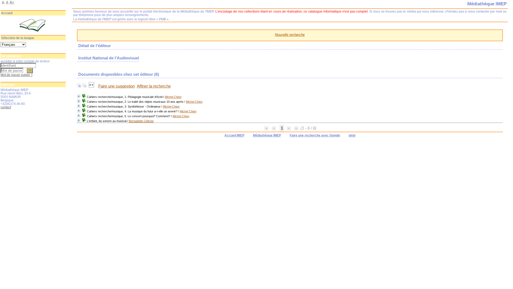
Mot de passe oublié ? (17, 75)
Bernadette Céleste (141, 121)
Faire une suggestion (116, 86)
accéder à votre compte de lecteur (25, 61)
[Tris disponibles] (92, 86)
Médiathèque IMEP (267, 135)
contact (6, 107)
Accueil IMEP (234, 135)
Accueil (7, 13)
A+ (12, 2)
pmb (352, 135)
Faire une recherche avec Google (315, 135)
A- (3, 2)
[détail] (78, 96)
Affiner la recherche (154, 86)
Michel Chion (173, 96)
